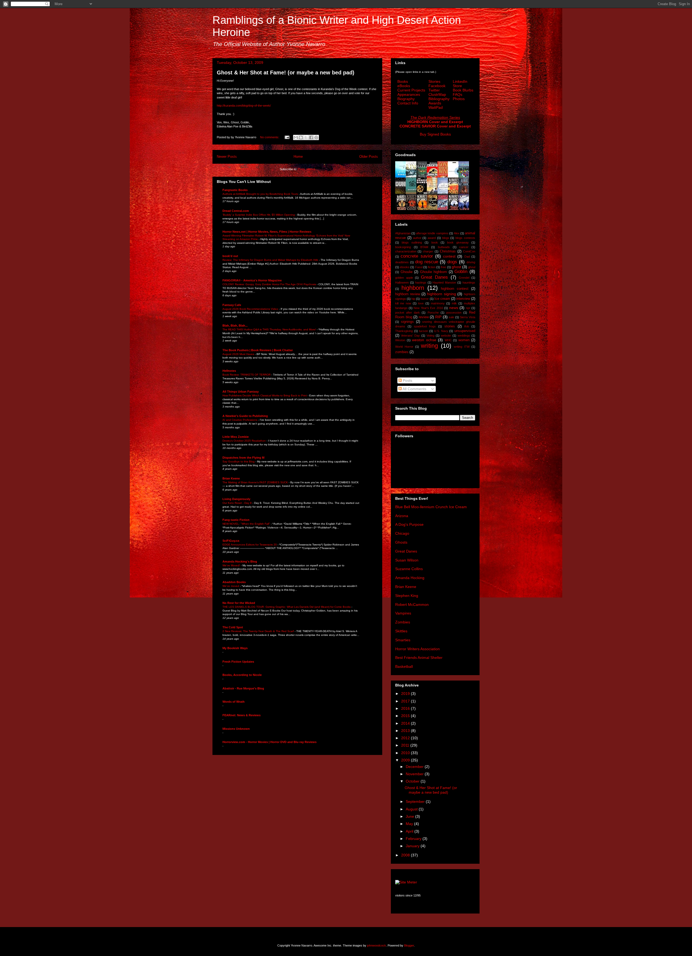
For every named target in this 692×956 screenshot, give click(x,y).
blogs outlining (412, 242)
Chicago (402, 533)
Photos (459, 99)
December (415, 766)
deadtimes (402, 262)
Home (298, 157)
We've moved (231, 585)
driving (471, 262)
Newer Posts (227, 157)
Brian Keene (231, 478)
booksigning (403, 247)
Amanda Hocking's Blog (239, 561)
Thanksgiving (404, 331)
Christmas (448, 251)
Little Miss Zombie (235, 436)
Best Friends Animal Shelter (419, 657)
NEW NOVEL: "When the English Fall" (246, 523)
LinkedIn (460, 81)
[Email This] (295, 137)
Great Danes (434, 277)
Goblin (460, 271)
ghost (456, 267)
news (453, 307)
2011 (405, 745)
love (421, 303)
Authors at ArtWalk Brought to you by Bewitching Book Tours (260, 193)
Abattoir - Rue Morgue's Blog (243, 688)
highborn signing (441, 294)
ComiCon (469, 251)
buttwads (444, 247)
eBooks (403, 86)
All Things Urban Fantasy (240, 391)
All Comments (414, 389)
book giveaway (458, 242)
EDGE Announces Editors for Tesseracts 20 (250, 544)
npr (468, 308)
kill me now (403, 303)
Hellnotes (229, 370)
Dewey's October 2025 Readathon (244, 440)
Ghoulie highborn (433, 272)
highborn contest (454, 289)
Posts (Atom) (306, 169)
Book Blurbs (463, 90)
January (413, 846)
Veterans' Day (410, 335)
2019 (406, 693)
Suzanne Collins (409, 569)
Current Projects (411, 90)
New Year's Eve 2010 (428, 308)
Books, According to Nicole (242, 674)
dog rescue (426, 261)
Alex (457, 233)
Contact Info (407, 103)
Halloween (402, 282)
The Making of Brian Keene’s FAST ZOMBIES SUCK (255, 482)
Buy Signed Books (435, 134)
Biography (406, 99)
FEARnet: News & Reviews (241, 715)
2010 (406, 753)
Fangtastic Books (235, 190)
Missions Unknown (236, 728)
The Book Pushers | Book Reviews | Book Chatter (257, 350)
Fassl (418, 267)
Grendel (464, 277)
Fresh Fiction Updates (238, 661)
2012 (406, 738)
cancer (463, 247)
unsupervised (464, 331)
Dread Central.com (235, 210)
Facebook (436, 86)
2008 (406, 855)
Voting (430, 335)
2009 (406, 760)
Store (457, 86)
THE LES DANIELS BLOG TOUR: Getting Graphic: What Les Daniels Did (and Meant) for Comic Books (286, 606)
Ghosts (401, 542)
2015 (406, 716)
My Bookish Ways (235, 648)
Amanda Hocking (409, 578)
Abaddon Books (234, 582)
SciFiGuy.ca (230, 540)
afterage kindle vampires (432, 233)
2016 (406, 708)
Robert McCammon (412, 604)
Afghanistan (403, 233)
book (434, 242)
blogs (445, 237)
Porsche (433, 312)
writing (429, 345)
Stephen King (406, 595)
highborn (412, 287)
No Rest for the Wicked (238, 603)
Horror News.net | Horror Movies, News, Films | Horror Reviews (266, 231)
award (432, 237)
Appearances (408, 94)
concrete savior (417, 256)
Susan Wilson (406, 560)
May (410, 824)
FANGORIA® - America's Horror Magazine (252, 280)
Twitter (434, 90)
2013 (406, 730)
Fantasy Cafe (231, 305)
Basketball (404, 666)
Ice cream (442, 299)
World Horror (404, 346)
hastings (420, 282)
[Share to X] (306, 137)
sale (451, 317)
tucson (423, 331)
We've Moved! (231, 565)
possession (453, 312)
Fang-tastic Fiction (235, 519)
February (414, 838)
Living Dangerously (236, 499)
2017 (406, 701)
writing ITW (462, 346)
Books (402, 81)
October (413, 781)
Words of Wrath (233, 701)
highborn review (407, 294)
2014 (406, 723)
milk (454, 303)
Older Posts (368, 157)
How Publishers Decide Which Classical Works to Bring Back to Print (265, 395)
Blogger (409, 945)
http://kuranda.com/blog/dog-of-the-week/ (244, 105)
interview (463, 299)
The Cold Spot (232, 627)
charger (428, 251)
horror (425, 298)
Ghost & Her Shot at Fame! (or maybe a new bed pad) (285, 72)
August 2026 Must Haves (238, 354)
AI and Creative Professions (240, 419)
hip (413, 298)
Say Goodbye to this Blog (238, 461)
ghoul (471, 267)
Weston (400, 340)
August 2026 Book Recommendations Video (250, 308)
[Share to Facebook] (311, 137)
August (412, 809)
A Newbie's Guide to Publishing (245, 416)
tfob (466, 326)
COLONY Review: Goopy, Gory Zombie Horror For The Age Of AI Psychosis (269, 284)
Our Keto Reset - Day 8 (237, 502)
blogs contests (465, 237)
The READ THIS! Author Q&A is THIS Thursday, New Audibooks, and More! (269, 329)
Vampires (403, 613)
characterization (405, 251)
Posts (407, 380)
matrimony (438, 303)
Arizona (401, 516)
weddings (464, 335)
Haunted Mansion (444, 282)
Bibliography (439, 99)
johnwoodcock (376, 945)
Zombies (402, 622)
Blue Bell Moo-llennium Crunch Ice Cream (431, 507)
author (417, 237)
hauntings (469, 282)
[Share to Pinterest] (316, 137)
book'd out (230, 256)
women (464, 340)
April (410, 831)
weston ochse (424, 340)
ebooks (405, 267)
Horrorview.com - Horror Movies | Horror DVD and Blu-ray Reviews (269, 742)
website (446, 335)
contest (449, 256)
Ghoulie (406, 272)
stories (449, 326)
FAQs (457, 94)
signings (407, 322)
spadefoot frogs (425, 326)
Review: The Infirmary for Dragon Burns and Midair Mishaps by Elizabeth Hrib (270, 259)
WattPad (435, 107)
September (416, 801)
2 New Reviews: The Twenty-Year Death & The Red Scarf (258, 631)
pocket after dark (407, 312)
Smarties (402, 640)
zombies (401, 352)
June (410, 816)
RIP (438, 317)
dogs (452, 261)
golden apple (404, 277)
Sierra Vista (467, 317)
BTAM (424, 247)
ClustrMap (437, 94)
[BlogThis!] (301, 137)
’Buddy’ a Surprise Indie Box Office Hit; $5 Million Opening (259, 214)
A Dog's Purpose (409, 524)
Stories (434, 81)
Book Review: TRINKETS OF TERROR (246, 374)
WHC (448, 340)
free (443, 267)
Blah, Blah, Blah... (235, 325)
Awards (434, 103)
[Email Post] (286, 137)
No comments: (270, 137)
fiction (431, 267)
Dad (467, 256)
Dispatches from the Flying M (243, 457)
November (415, 774)
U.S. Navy (441, 331)
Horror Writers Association (417, 649)
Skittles (401, 631)
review (424, 317)
